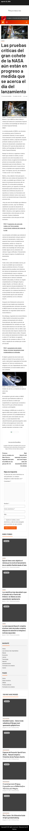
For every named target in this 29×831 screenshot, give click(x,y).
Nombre (6, 503)
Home (4, 648)
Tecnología (5, 659)
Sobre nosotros (6, 680)
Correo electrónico (9, 509)
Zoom (3, 117)
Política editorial (6, 685)
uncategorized (6, 718)
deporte (4, 661)
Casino (4, 668)
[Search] (26, 22)
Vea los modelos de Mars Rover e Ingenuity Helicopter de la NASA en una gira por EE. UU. (8, 458)
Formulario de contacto (8, 665)
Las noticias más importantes (10, 651)
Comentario (7, 481)
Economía (5, 655)
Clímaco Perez (16, 727)
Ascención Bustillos (7, 96)
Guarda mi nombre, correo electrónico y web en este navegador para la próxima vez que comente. (14, 522)
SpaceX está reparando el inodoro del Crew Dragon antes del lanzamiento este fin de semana (21, 459)
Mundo (4, 653)
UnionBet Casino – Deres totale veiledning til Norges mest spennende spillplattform (13, 723)
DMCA (4, 682)
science (2, 40)
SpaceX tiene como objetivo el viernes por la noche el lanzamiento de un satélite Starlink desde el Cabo (14, 563)
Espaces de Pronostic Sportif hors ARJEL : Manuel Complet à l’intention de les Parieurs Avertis (14, 754)
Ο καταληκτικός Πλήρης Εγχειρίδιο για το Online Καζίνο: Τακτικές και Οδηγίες (14, 786)
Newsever (22, 827)
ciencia (4, 657)
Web (5, 514)
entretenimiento (6, 663)
